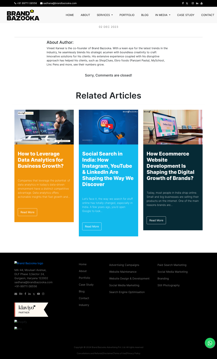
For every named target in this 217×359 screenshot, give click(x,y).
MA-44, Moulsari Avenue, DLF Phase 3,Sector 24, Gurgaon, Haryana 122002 (31, 274)
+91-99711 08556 (25, 286)
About (85, 15)
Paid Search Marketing (171, 265)
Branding (163, 278)
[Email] (16, 293)
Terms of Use (120, 353)
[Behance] (21, 293)
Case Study (185, 15)
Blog (145, 15)
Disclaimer (108, 353)
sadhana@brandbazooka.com (60, 3)
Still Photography (168, 285)
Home (70, 15)
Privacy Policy (133, 353)
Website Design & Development (129, 278)
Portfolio (127, 15)
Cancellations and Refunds (89, 353)
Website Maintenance (122, 271)
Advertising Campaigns (124, 265)
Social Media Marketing (124, 285)
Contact (207, 15)
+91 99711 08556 (27, 3)
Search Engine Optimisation (127, 292)
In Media (161, 15)
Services (104, 15)
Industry (84, 305)
